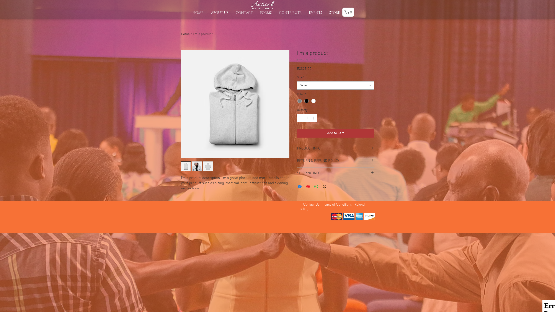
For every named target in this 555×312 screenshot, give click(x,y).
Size (300, 77)
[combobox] (335, 85)
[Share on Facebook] (299, 186)
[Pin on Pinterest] (308, 186)
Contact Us (310, 204)
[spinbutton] (307, 118)
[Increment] (313, 118)
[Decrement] (300, 118)
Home (185, 34)
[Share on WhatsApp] (316, 186)
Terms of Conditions (337, 204)
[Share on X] (324, 186)
